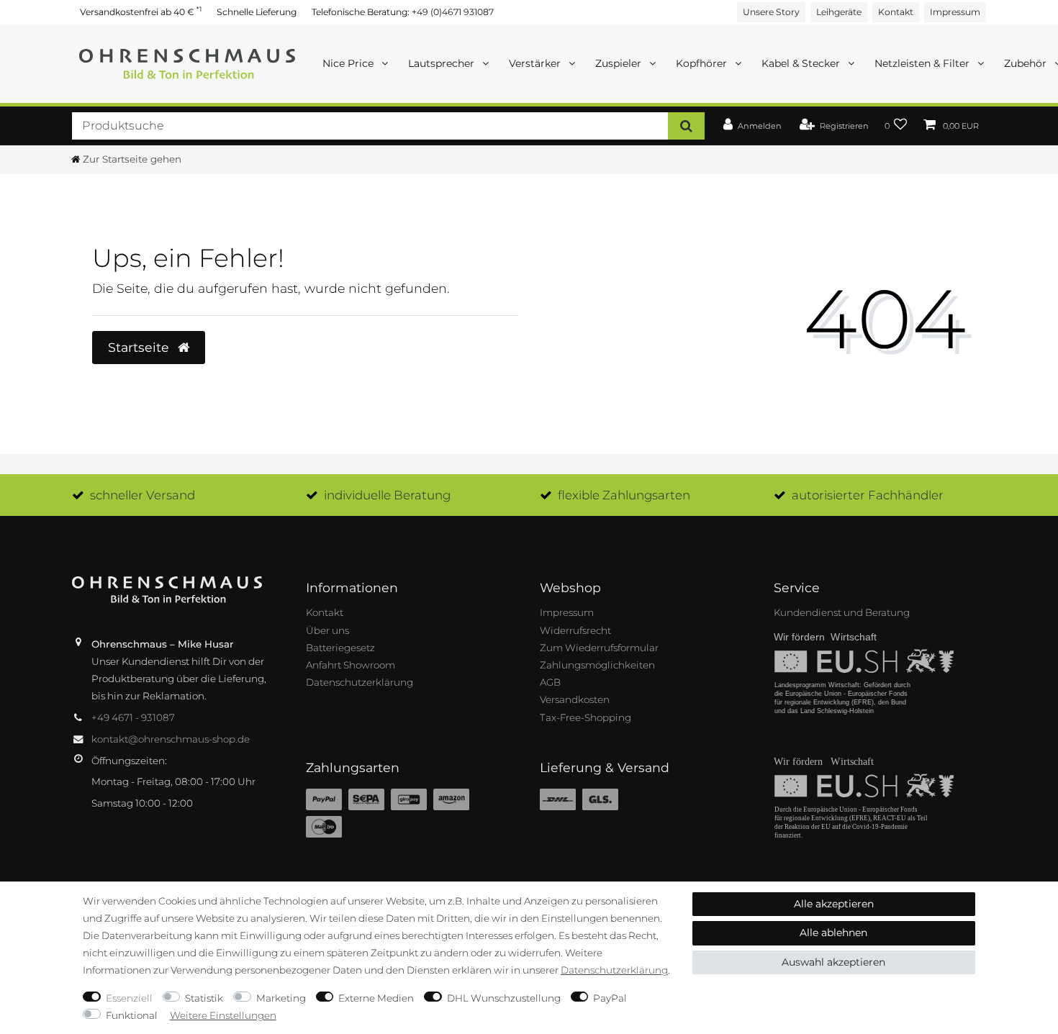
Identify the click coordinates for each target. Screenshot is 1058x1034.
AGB (550, 682)
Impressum (955, 11)
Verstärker (536, 63)
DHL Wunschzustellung (504, 998)
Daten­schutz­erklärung (614, 970)
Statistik (204, 998)
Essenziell (129, 998)
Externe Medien (376, 998)
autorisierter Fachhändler (868, 495)
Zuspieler (619, 63)
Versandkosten (575, 699)
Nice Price (349, 63)
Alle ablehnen (833, 932)
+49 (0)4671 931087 (453, 11)
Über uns (327, 630)
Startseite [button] (140, 347)
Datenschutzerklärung (359, 682)
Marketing (281, 998)
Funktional (132, 1015)
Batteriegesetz (340, 647)
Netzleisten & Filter (923, 63)
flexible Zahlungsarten (624, 495)
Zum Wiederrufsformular (599, 647)
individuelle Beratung (387, 495)
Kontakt (895, 11)
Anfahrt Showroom (350, 665)
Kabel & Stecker (802, 63)
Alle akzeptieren (834, 903)
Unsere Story (771, 11)
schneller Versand (142, 495)
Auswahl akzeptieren (833, 962)
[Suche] (686, 125)
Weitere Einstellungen (223, 1015)
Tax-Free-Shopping (585, 717)
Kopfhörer (703, 63)
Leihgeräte (839, 11)
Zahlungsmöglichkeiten (597, 665)
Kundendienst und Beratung (842, 612)
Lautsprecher (442, 63)
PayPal (610, 998)
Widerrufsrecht (575, 630)
